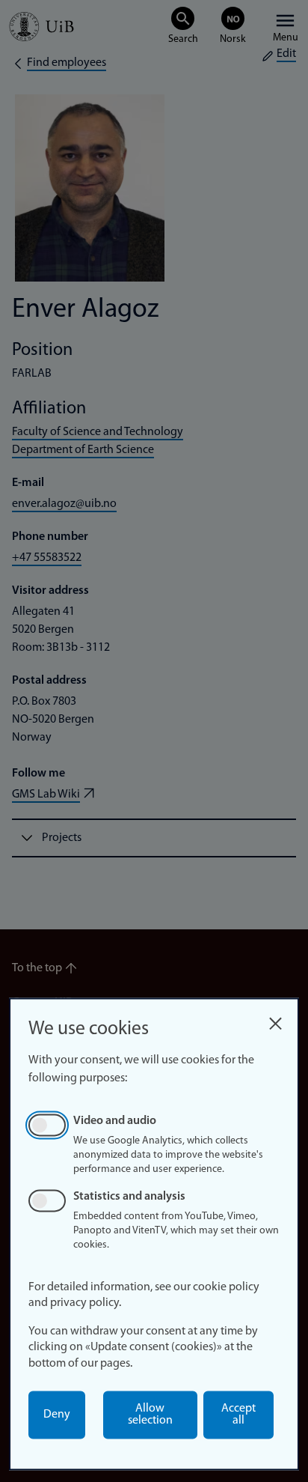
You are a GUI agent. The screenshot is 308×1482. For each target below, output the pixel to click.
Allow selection (150, 1415)
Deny (56, 1415)
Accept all (238, 1415)
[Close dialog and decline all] (275, 1019)
